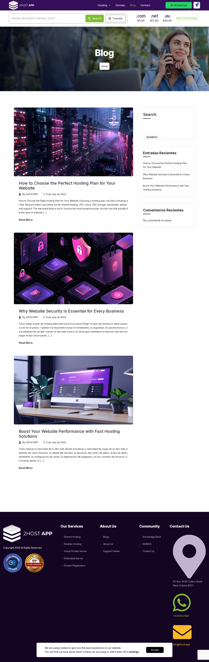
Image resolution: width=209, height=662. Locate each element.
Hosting (103, 5)
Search (96, 18)
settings (134, 651)
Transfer (117, 18)
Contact (145, 5)
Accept (155, 649)
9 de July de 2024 (56, 194)
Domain (120, 5)
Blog (133, 5)
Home (104, 66)
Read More (26, 219)
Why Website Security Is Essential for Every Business (71, 311)
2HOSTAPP (32, 194)
